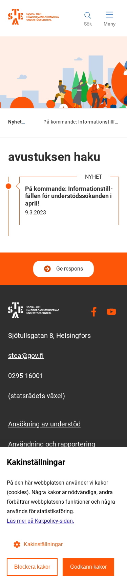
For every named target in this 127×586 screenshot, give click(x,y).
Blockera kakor (32, 567)
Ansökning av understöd (44, 424)
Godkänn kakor (88, 567)
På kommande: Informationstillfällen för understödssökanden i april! (69, 196)
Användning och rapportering (51, 444)
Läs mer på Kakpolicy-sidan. (40, 521)
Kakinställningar (43, 544)
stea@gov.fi (26, 356)
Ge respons (69, 268)
